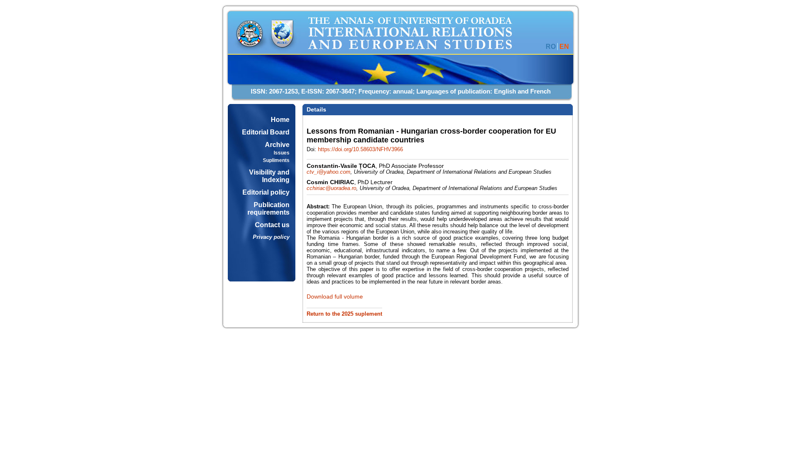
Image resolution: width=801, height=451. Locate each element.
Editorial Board (266, 132)
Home (280, 119)
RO (551, 46)
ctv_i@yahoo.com (328, 172)
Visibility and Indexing (269, 176)
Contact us (272, 224)
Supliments (276, 160)
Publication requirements (268, 208)
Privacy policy (271, 237)
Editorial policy (266, 192)
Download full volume (335, 296)
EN (564, 46)
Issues (282, 153)
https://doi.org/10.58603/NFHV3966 (360, 149)
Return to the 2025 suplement (344, 314)
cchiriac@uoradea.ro (331, 188)
